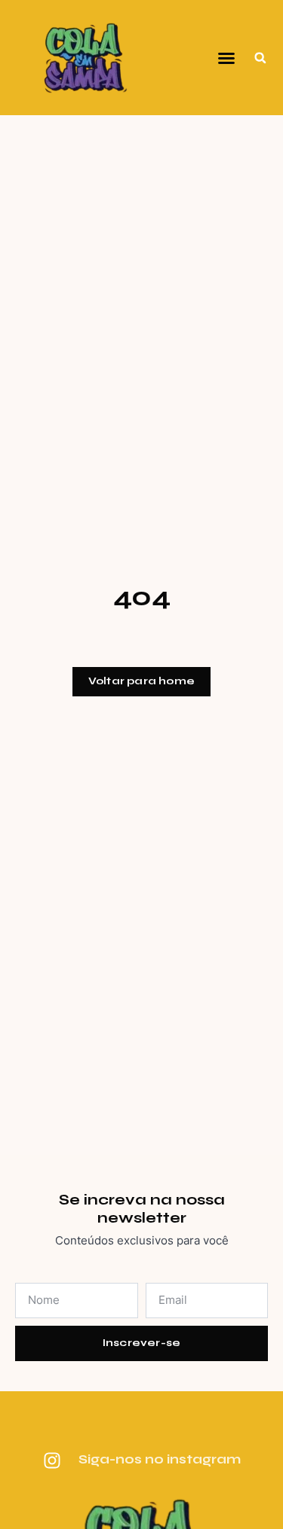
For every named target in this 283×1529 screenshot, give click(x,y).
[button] (226, 58)
